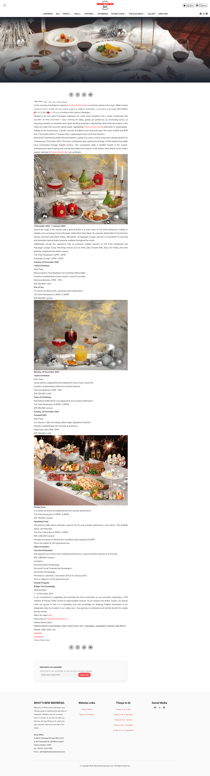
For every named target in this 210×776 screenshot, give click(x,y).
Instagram (39, 637)
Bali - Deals (39, 101)
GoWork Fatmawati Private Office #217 (49, 738)
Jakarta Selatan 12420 (42, 745)
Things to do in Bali (123, 709)
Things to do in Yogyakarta (123, 730)
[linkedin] (164, 708)
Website (38, 633)
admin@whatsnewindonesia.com (52, 752)
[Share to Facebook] (71, 647)
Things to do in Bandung (123, 715)
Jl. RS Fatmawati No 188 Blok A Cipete (49, 741)
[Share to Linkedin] (84, 647)
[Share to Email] (90, 647)
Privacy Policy (87, 709)
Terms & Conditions (86, 715)
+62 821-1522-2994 (44, 748)
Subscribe (84, 675)
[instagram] (159, 708)
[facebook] (155, 708)
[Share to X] (77, 647)
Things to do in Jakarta (123, 720)
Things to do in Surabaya (123, 725)
